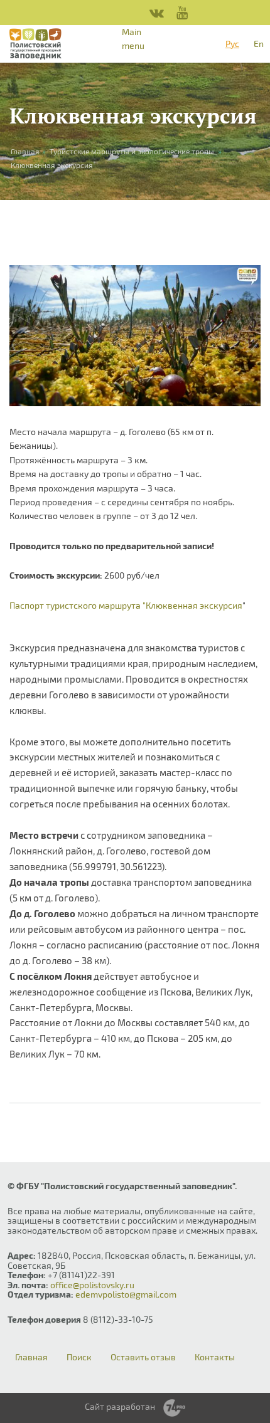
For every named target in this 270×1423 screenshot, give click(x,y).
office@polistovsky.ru (92, 1284)
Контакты (215, 1357)
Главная (31, 1357)
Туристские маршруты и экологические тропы (132, 151)
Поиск (79, 1357)
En (259, 43)
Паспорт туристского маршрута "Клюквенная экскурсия (125, 605)
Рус (232, 43)
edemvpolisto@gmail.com (125, 1294)
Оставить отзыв (143, 1357)
